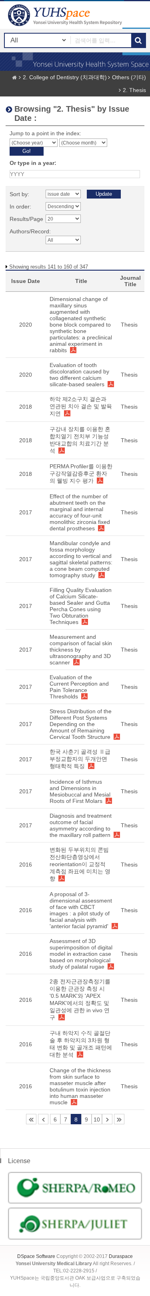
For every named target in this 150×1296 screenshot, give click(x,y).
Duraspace (121, 1256)
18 (119, 1119)
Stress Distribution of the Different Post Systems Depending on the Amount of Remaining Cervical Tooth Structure (81, 724)
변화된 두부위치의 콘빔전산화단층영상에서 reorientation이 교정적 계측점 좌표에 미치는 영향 (80, 864)
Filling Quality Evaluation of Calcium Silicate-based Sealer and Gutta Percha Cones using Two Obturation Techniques (81, 606)
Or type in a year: (33, 163)
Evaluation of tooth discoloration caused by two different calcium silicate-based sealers (79, 374)
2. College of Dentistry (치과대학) (65, 77)
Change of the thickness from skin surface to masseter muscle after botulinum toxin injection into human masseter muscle (80, 1086)
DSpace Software (36, 1256)
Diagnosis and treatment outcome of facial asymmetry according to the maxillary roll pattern (81, 825)
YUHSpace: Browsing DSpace (66, 15)
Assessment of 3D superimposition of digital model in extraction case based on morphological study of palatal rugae (81, 954)
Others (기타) (129, 77)
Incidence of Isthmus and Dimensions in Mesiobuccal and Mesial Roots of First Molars (80, 791)
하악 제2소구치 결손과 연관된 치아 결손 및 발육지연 (81, 406)
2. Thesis (134, 90)
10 (97, 1119)
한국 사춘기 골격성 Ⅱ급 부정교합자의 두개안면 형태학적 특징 (80, 758)
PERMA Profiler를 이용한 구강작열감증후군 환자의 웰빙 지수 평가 (81, 473)
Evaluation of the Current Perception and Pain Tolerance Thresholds (79, 687)
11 (107, 1119)
